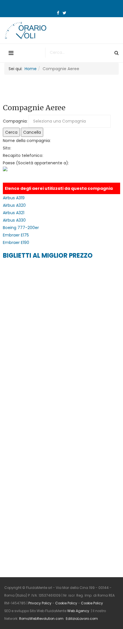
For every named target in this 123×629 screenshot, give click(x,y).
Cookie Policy (66, 603)
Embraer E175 (16, 235)
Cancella (32, 132)
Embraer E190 (16, 242)
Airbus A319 (14, 198)
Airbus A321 (13, 213)
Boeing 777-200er (21, 227)
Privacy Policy (39, 603)
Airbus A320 (14, 205)
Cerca (11, 132)
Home (31, 69)
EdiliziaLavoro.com (82, 618)
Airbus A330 (14, 220)
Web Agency (78, 611)
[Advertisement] (46, 300)
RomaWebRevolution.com (41, 618)
